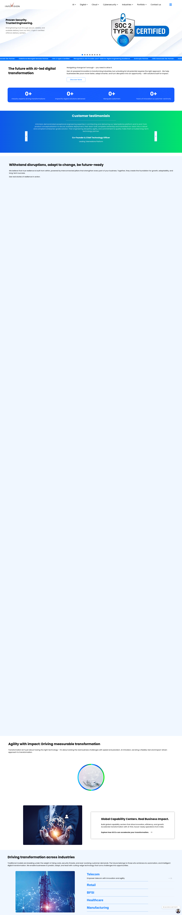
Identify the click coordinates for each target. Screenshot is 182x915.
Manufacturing (98, 907)
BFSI (90, 892)
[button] (74, 4)
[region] (91, 28)
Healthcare (95, 900)
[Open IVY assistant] (178, 911)
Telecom (93, 874)
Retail (91, 885)
